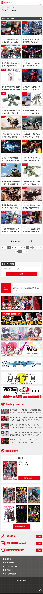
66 (34, 247)
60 (15, 247)
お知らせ (8, 559)
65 (31, 247)
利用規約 (8, 570)
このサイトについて (11, 566)
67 (37, 247)
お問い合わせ (9, 563)
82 (23, 251)
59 (12, 247)
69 (17, 251)
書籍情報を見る (20, 526)
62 (21, 247)
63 (24, 247)
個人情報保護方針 (11, 574)
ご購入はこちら (27, 478)
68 (40, 247)
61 (18, 247)
